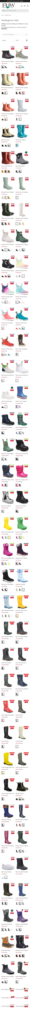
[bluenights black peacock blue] (2, 432)
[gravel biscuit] (2, 197)
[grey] (2, 380)
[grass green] (6, 537)
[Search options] (27, 34)
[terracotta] (23, 93)
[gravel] (6, 93)
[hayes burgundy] (2, 851)
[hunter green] (9, 249)
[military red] (6, 171)
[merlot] (20, 93)
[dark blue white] (17, 432)
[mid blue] (17, 406)
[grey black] (20, 171)
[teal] (23, 66)
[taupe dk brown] (9, 955)
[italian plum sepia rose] (17, 563)
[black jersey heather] (9, 929)
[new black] (6, 66)
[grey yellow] (20, 66)
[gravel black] (9, 145)
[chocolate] (17, 354)
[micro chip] (20, 119)
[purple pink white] (23, 432)
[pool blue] (17, 145)
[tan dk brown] (6, 955)
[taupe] (17, 642)
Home (2, 15)
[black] (2, 93)
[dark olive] (17, 93)
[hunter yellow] (2, 171)
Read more (4, 28)
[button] (24, 5)
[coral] (17, 66)
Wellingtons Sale (8, 15)
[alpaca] (17, 589)
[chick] (20, 589)
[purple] (6, 459)
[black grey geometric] (2, 929)
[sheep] (23, 589)
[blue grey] (17, 694)
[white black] (2, 511)
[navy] (2, 66)
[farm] (9, 616)
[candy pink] (2, 485)
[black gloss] (17, 955)
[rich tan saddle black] (9, 171)
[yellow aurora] (23, 276)
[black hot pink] (6, 929)
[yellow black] (17, 616)
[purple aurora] (20, 276)
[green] (2, 459)
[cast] (17, 223)
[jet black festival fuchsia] (20, 563)
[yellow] (9, 197)
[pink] (20, 406)
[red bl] (2, 720)
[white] (17, 380)
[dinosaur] (20, 432)
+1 (11, 250)
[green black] (17, 772)
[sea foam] (6, 197)
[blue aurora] (17, 276)
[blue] (2, 877)
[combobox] (15, 10)
